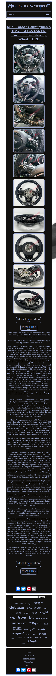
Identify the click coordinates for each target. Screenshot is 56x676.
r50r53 (46, 624)
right (44, 612)
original (18, 633)
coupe (38, 637)
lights (29, 608)
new (12, 617)
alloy (27, 634)
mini (17, 628)
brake (12, 638)
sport (46, 608)
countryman (42, 618)
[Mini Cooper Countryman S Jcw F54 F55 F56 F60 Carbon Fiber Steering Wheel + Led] (29, 59)
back (30, 637)
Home (29, 652)
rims (11, 613)
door (23, 643)
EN (27, 665)
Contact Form (29, 655)
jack (16, 603)
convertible (21, 638)
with (45, 638)
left (31, 617)
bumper (38, 602)
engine (42, 633)
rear (34, 612)
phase (37, 608)
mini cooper (18, 623)
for (32, 628)
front (22, 617)
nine (26, 629)
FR (31, 665)
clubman (16, 607)
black (32, 641)
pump (18, 613)
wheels (41, 629)
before (34, 634)
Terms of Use (28, 662)
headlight (28, 604)
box (21, 603)
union (26, 613)
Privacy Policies (29, 659)
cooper (35, 622)
